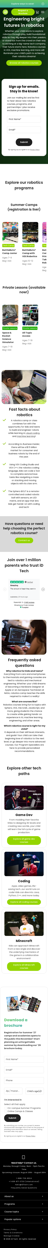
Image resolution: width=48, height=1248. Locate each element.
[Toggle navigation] (42, 12)
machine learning (26, 436)
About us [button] (9, 1196)
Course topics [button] (11, 1211)
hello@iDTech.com (24, 1184)
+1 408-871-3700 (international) (24, 1181)
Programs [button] (9, 1204)
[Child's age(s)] (35, 1091)
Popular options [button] (12, 1219)
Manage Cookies (12, 1236)
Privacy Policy (35, 150)
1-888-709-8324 (24, 1178)
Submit (24, 142)
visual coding (32, 433)
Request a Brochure (23, 12)
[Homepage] (5, 12)
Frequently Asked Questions (24, 1188)
